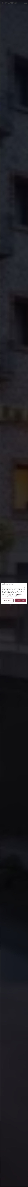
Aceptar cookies (20, 600)
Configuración (7, 600)
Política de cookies (13, 595)
